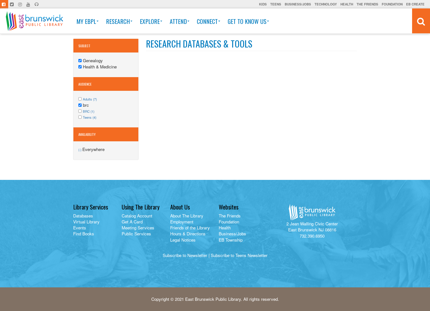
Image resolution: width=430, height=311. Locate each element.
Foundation (392, 4)
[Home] (34, 21)
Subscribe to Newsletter (185, 255)
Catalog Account (137, 215)
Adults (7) (90, 99)
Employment (181, 221)
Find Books (83, 233)
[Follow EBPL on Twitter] (12, 4)
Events (79, 227)
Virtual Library (86, 221)
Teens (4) (89, 117)
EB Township (231, 240)
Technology (326, 4)
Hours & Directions (188, 233)
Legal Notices (183, 240)
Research (118, 21)
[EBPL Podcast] (37, 4)
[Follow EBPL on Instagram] (20, 4)
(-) (80, 149)
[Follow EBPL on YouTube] (29, 4)
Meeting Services (138, 227)
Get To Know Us (247, 21)
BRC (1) (88, 111)
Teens (275, 4)
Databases (83, 215)
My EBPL (86, 21)
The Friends (367, 4)
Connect (207, 21)
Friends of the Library (190, 227)
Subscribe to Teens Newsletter (239, 255)
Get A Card (132, 221)
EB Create (415, 4)
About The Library (186, 215)
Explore (150, 21)
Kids (263, 4)
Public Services (136, 233)
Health (346, 4)
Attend (178, 21)
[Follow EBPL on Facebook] (4, 4)
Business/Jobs (298, 4)
